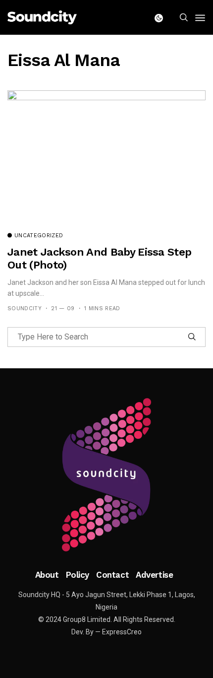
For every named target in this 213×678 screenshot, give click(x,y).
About (47, 575)
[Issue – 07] (106, 475)
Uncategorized (38, 235)
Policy (77, 575)
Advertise (154, 575)
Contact (112, 575)
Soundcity (24, 308)
